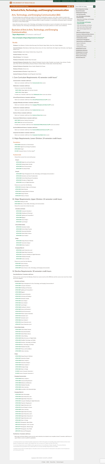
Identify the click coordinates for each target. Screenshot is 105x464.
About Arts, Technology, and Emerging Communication (85, 20)
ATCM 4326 (18, 256)
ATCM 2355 (18, 182)
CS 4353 (17, 373)
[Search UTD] (94, 6)
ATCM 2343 (18, 191)
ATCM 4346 (18, 413)
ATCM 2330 (18, 162)
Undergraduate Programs (81, 12)
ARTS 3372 (17, 424)
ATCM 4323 (18, 342)
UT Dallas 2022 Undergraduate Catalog (42, 6)
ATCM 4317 (18, 317)
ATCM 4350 (18, 415)
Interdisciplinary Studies (81, 37)
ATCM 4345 (18, 411)
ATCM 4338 (18, 364)
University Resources (80, 57)
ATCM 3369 (18, 309)
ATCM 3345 (18, 394)
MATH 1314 (18, 92)
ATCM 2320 (18, 178)
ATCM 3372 (18, 407)
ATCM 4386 (18, 389)
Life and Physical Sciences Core (39, 99)
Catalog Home (57, 1)
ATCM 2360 (18, 193)
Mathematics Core (38, 94)
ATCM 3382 (18, 380)
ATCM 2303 (18, 173)
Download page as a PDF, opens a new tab (67, 6)
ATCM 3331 (18, 336)
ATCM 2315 (18, 187)
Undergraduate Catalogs (68, 1)
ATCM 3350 (18, 252)
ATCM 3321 (18, 231)
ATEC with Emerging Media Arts (84, 28)
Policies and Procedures (81, 55)
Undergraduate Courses (81, 48)
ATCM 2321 (18, 164)
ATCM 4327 (18, 348)
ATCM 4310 (18, 313)
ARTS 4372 (17, 431)
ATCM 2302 (17, 148)
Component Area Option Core (39, 135)
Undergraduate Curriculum (82, 52)
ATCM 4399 (18, 267)
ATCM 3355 (18, 254)
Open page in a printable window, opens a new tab (71, 6)
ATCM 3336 (18, 240)
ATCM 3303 (18, 283)
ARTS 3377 (17, 426)
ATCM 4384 (17, 203)
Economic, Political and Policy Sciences (85, 34)
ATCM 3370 (18, 311)
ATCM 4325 (18, 344)
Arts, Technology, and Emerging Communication (83, 17)
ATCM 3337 (18, 242)
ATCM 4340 (18, 366)
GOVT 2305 (17, 120)
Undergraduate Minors (81, 46)
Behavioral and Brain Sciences (83, 32)
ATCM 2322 (18, 189)
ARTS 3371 (17, 422)
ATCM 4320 (18, 338)
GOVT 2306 (17, 122)
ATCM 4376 (18, 322)
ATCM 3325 (18, 233)
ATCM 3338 (18, 245)
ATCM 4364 (18, 369)
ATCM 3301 (17, 201)
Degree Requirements (18, 34)
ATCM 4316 (18, 315)
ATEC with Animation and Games (84, 25)
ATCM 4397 (18, 263)
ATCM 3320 (18, 229)
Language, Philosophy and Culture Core (41, 104)
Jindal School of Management (82, 39)
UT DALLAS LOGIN (91, 1)
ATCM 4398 (18, 265)
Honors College (79, 45)
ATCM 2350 (18, 168)
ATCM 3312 (18, 296)
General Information (80, 10)
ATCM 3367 (18, 221)
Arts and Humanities (81, 14)
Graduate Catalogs (81, 1)
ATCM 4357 (18, 418)
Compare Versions (72, 6)
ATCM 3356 (18, 403)
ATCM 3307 (18, 215)
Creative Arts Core (36, 110)
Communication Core (37, 82)
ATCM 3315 (18, 227)
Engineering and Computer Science (84, 36)
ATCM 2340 (18, 166)
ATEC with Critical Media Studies (84, 27)
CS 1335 (16, 151)
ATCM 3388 (18, 382)
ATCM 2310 (18, 175)
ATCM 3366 (18, 235)
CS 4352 (17, 371)
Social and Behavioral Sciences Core (40, 129)
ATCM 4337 (18, 362)
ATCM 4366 (18, 320)
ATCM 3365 (18, 219)
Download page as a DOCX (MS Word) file (69, 6)
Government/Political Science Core (41, 124)
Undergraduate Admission (81, 50)
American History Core (37, 115)
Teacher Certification (81, 43)
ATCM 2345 (18, 180)
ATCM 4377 (18, 324)
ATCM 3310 (18, 294)
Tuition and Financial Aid (81, 53)
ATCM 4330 (18, 258)
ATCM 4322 (18, 340)
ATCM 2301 (17, 146)
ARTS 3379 (17, 428)
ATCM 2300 (17, 144)
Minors (78, 30)
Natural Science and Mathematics (83, 41)
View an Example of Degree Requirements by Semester (27, 38)
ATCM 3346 (18, 250)
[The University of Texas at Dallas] (22, 2)
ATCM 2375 (18, 195)
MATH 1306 (18, 90)
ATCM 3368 (18, 307)
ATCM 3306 (18, 213)
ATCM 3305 (18, 211)
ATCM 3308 (18, 217)
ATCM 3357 (18, 405)
